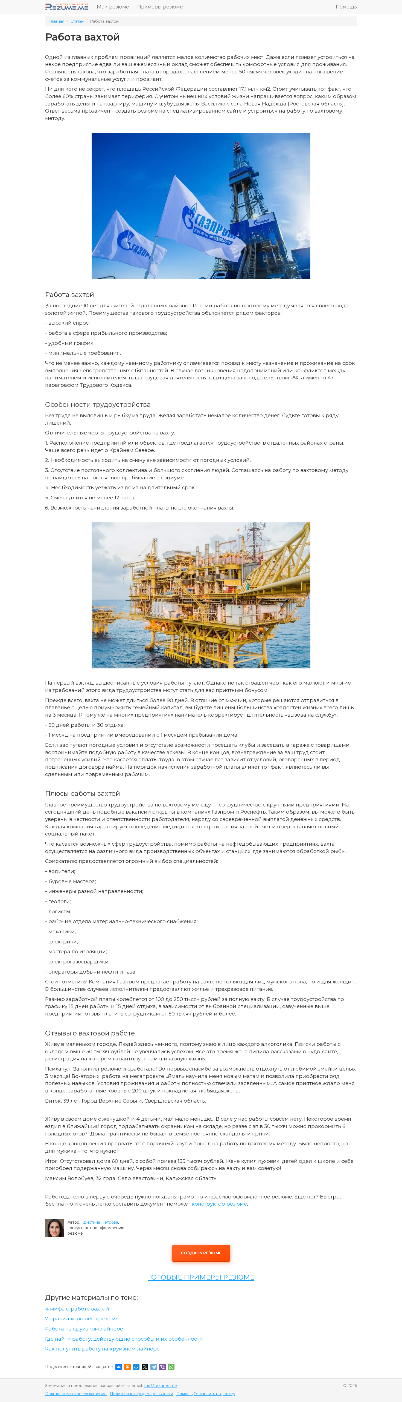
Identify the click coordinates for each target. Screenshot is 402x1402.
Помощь (346, 7)
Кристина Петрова (99, 1222)
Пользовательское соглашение (76, 1393)
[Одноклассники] (127, 1367)
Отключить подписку (214, 1393)
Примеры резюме (160, 7)
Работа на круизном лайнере (84, 1329)
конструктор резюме (219, 1204)
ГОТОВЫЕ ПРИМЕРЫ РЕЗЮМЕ (201, 1277)
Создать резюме (201, 1253)
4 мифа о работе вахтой (77, 1309)
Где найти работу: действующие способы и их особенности (124, 1339)
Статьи (77, 21)
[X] (145, 1367)
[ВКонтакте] (118, 1367)
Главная (56, 21)
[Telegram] (153, 1367)
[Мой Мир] (136, 1367)
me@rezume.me (160, 1385)
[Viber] (162, 1367)
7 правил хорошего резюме (82, 1318)
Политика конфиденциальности (141, 1393)
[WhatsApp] (171, 1367)
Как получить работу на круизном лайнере (102, 1349)
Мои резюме (113, 7)
